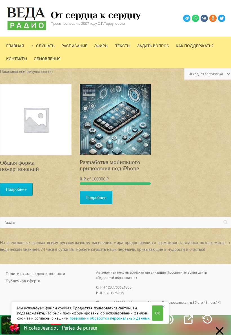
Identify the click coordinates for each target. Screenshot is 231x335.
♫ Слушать (43, 46)
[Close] (163, 306)
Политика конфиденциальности (35, 273)
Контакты (16, 59)
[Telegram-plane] (186, 18)
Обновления (47, 59)
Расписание (74, 46)
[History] (207, 319)
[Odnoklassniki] (213, 18)
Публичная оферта (23, 281)
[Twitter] (221, 18)
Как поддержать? (195, 46)
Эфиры (101, 46)
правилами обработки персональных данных (110, 318)
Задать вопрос (153, 46)
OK (157, 313)
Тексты (122, 46)
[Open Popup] (188, 319)
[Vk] (204, 18)
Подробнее (16, 189)
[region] (90, 313)
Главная (15, 46)
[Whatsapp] (195, 18)
